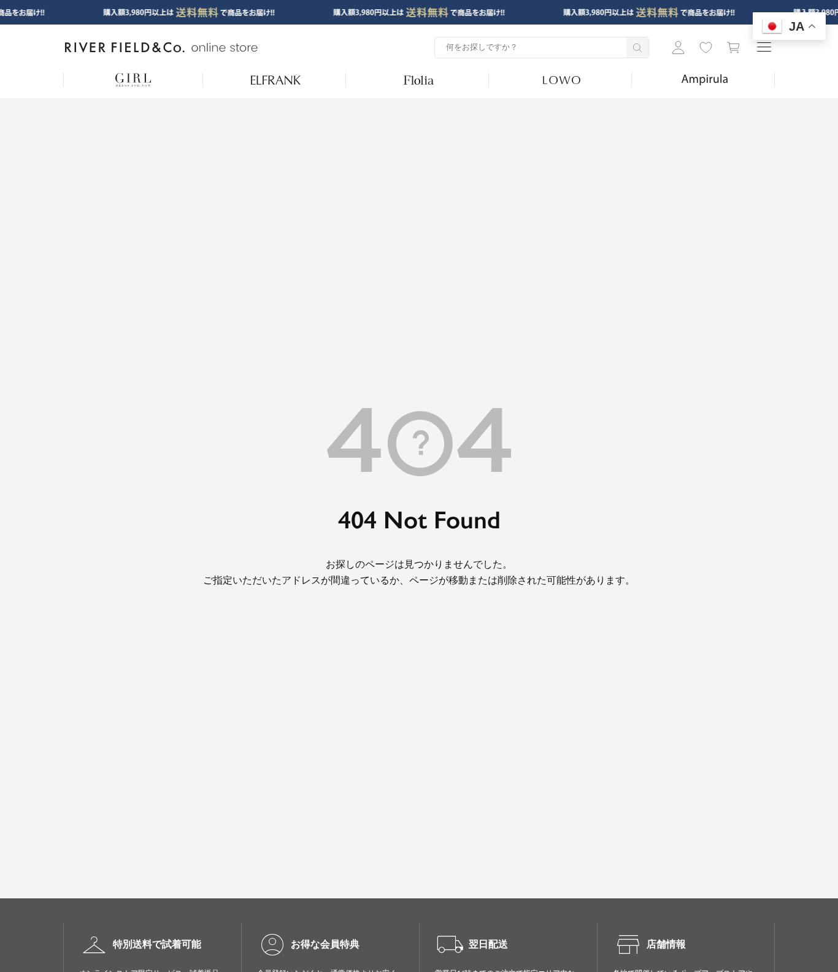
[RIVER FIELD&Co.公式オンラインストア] (161, 47)
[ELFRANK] (275, 80)
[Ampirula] (704, 80)
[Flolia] (418, 80)
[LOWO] (561, 80)
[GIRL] (133, 80)
